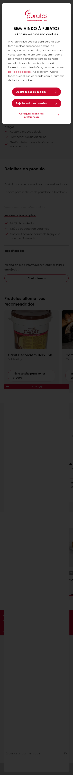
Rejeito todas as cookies (31, 103)
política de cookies (19, 72)
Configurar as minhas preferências (31, 115)
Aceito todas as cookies (31, 92)
